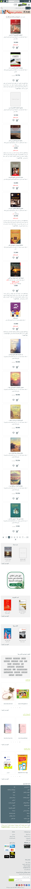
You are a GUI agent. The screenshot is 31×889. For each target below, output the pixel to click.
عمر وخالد (15, 318)
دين (28, 808)
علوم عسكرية (26, 819)
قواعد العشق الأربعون (8, 672)
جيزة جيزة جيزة (7, 640)
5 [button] (11, 707)
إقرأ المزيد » (18, 89)
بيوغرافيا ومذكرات (11, 790)
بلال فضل (7, 642)
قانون (28, 821)
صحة (14, 795)
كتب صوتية (17, 825)
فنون (28, 790)
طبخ (28, 795)
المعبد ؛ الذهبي (7, 612)
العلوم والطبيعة (12, 808)
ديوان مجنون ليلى (20, 667)
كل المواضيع (26, 787)
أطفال (14, 792)
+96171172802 (26, 866)
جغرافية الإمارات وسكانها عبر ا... (15, 486)
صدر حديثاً (4, 825)
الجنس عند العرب (7, 669)
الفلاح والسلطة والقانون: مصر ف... (15, 209)
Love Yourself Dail (22, 738)
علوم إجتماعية (12, 813)
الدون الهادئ (11, 675)
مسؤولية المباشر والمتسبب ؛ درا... (15, 68)
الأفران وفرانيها (23, 559)
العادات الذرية (7, 661)
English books (5, 827)
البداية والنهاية (8, 658)
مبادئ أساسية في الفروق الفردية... (15, 177)
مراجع (14, 805)
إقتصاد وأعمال (26, 792)
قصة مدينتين (17, 672)
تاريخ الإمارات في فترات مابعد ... (15, 420)
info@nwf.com (26, 868)
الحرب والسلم (24, 672)
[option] (23, 694)
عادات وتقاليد (12, 816)
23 (27, 537)
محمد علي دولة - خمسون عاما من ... (15, 519)
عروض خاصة (11, 825)
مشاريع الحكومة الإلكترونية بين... (15, 108)
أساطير (13, 800)
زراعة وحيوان (12, 798)
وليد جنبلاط (22, 642)
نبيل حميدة (22, 613)
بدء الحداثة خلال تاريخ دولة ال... (15, 355)
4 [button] (13, 707)
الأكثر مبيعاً (27, 827)
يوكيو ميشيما (7, 613)
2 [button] (17, 707)
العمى (22, 664)
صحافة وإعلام (26, 803)
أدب (28, 800)
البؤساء (21, 661)
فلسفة (28, 813)
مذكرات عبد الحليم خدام (22, 669)
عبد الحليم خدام (16, 664)
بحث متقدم (24, 825)
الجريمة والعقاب (14, 661)
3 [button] (15, 707)
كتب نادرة (21, 827)
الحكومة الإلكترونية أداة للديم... (15, 35)
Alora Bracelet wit (8, 704)
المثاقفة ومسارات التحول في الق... (15, 245)
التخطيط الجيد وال (22, 612)
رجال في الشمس (10, 667)
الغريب (25, 661)
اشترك (11, 880)
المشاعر (8, 773)
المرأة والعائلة (26, 805)
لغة (14, 787)
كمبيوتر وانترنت (11, 803)
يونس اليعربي (7, 561)
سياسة (13, 811)
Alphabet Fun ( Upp (23, 773)
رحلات (28, 816)
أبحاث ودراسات (14, 827)
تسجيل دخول (26, 1)
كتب (29, 825)
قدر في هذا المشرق (22, 640)
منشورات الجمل (19, 675)
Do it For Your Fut (8, 738)
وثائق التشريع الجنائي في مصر (15, 141)
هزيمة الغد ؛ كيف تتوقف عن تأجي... (15, 278)
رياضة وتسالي (26, 811)
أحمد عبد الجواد (22, 561)
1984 (14, 669)
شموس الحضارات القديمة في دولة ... (15, 387)
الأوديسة (9, 664)
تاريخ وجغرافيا (26, 798)
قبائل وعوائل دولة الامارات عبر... (15, 453)
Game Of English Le (23, 704)
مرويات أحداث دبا (8, 559)
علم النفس (13, 819)
